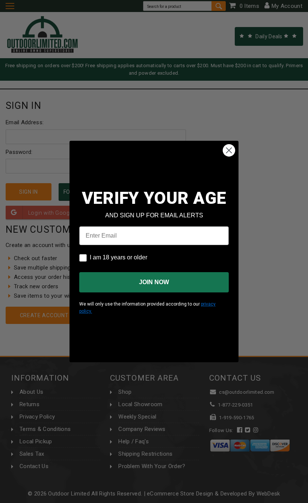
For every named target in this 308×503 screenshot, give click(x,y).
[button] (307, 499)
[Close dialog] (229, 150)
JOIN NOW (154, 282)
